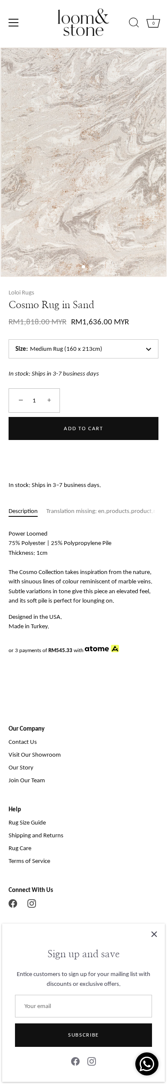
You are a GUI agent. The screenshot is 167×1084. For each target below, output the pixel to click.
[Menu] (13, 22)
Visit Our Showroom (35, 754)
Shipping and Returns (36, 835)
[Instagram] (91, 1061)
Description (23, 511)
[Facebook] (75, 1061)
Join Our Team (27, 780)
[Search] (134, 24)
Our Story (21, 767)
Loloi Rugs (21, 292)
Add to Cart (83, 428)
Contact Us (23, 742)
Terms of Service (29, 861)
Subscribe (83, 1035)
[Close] (154, 934)
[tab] (27, 511)
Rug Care (20, 848)
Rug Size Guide (27, 822)
